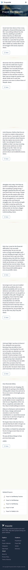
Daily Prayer (5, 548)
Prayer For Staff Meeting (12, 503)
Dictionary (17, 548)
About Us (4, 554)
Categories (5, 546)
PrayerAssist (18, 540)
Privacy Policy (5, 556)
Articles (17, 546)
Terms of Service (6, 559)
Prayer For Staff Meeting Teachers (14, 496)
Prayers (8, 8)
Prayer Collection (6, 543)
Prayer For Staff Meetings (12, 500)
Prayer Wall (18, 543)
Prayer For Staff (10, 507)
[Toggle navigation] (26, 2)
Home (3, 8)
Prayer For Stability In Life (12, 511)
